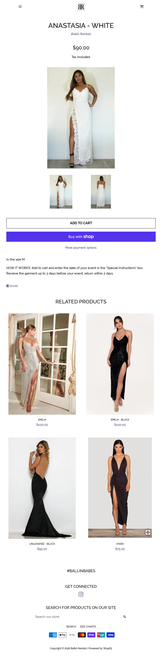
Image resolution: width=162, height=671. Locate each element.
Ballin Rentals (81, 34)
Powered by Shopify (100, 648)
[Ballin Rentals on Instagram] (81, 595)
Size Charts (88, 626)
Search (71, 626)
